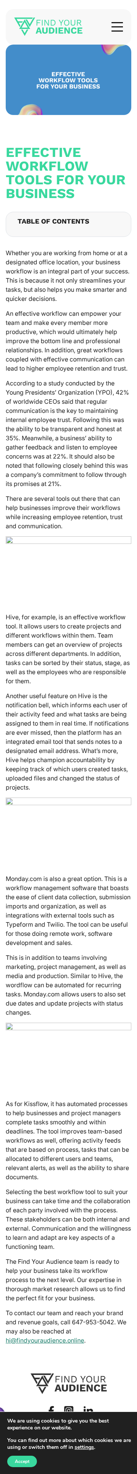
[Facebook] (51, 1410)
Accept (22, 1461)
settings (84, 1447)
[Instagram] (68, 1410)
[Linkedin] (88, 1410)
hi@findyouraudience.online (45, 1340)
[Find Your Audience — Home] (48, 27)
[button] (117, 27)
